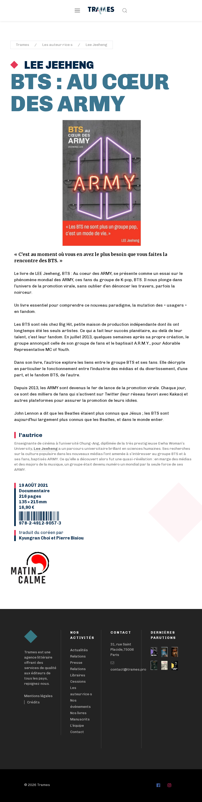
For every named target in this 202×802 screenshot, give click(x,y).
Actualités (79, 650)
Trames (22, 44)
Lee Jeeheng (96, 44)
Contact (77, 732)
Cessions (78, 681)
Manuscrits (80, 719)
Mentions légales (38, 696)
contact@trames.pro (128, 669)
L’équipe (77, 726)
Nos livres (78, 713)
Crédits (33, 702)
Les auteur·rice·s (57, 44)
